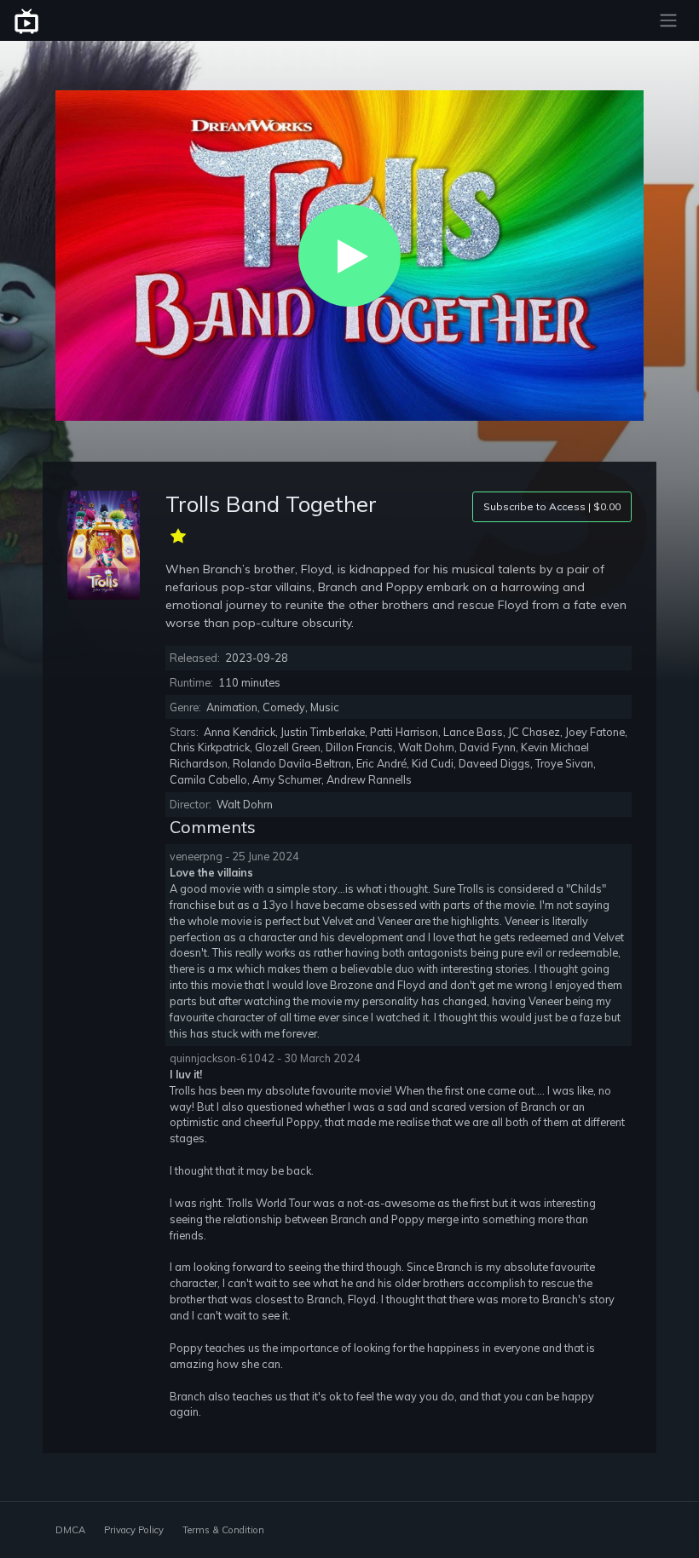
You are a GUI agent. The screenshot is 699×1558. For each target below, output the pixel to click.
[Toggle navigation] (668, 20)
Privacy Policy (134, 1530)
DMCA (70, 1530)
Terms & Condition (223, 1530)
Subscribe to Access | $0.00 (552, 506)
